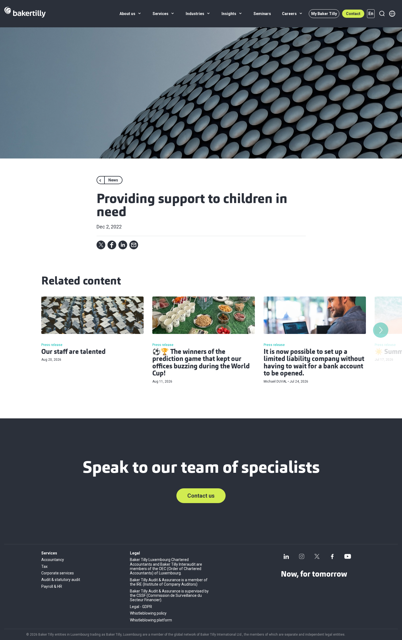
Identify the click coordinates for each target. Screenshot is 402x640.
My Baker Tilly (324, 13)
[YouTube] (347, 556)
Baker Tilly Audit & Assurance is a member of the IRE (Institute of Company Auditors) (169, 582)
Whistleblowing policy (148, 613)
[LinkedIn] (286, 556)
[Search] (381, 13)
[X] (316, 556)
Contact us (201, 495)
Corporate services (57, 573)
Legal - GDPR (141, 606)
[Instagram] (301, 556)
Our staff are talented (73, 352)
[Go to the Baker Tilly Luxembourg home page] (25, 13)
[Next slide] (380, 330)
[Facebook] (332, 556)
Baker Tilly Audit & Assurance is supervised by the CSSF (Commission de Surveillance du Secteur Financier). (169, 595)
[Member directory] (392, 13)
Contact (353, 13)
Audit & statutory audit (60, 579)
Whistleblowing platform (151, 620)
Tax (44, 566)
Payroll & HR (51, 586)
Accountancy (52, 559)
